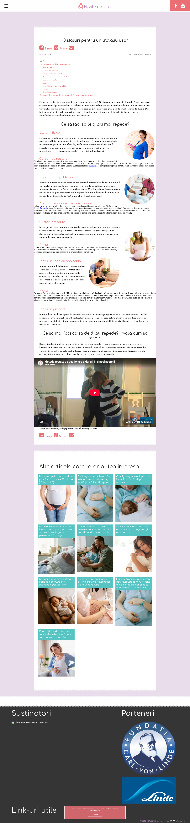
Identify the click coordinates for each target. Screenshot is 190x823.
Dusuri (45, 83)
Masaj (45, 89)
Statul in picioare (50, 92)
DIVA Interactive (177, 821)
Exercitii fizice (48, 68)
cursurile (93, 166)
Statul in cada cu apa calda (54, 86)
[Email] (72, 48)
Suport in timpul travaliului (54, 74)
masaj (145, 293)
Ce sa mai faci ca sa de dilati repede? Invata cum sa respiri (66, 95)
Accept (95, 814)
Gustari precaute (50, 80)
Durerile (44, 208)
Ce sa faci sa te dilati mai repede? (55, 65)
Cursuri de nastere (50, 71)
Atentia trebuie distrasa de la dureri (58, 77)
